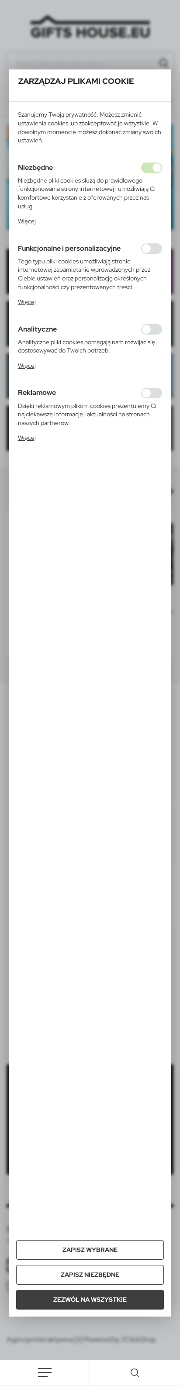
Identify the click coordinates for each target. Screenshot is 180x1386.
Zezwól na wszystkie (90, 1299)
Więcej (27, 221)
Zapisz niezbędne (90, 1275)
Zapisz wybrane (90, 1250)
